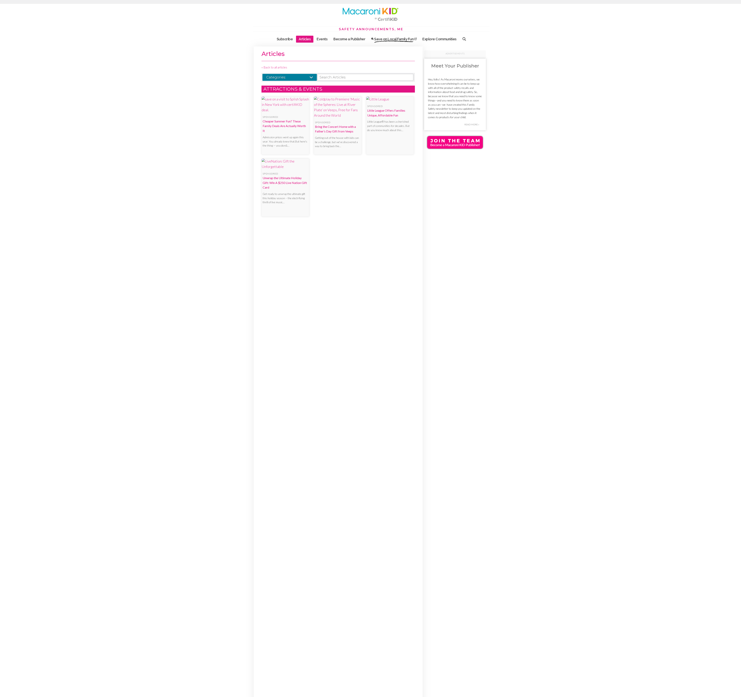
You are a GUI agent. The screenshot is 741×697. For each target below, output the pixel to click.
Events (322, 39)
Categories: (276, 77)
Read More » (471, 124)
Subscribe (285, 39)
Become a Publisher (349, 39)
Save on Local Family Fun (394, 39)
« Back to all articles (274, 67)
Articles (305, 39)
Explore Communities (439, 39)
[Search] (464, 39)
